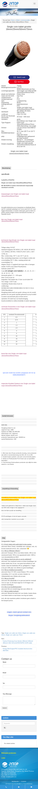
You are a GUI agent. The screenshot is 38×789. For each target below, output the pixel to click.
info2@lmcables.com (11, 776)
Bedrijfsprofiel (15, 781)
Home (13, 20)
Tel (4, 683)
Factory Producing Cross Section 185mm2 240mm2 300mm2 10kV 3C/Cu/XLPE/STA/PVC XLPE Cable (18, 642)
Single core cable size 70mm (14, 635)
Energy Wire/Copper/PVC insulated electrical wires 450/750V (17, 649)
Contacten (23, 781)
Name (4, 662)
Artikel (18, 20)
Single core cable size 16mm (13, 633)
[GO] (5, 727)
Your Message (7, 694)
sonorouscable (25, 20)
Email (4, 672)
